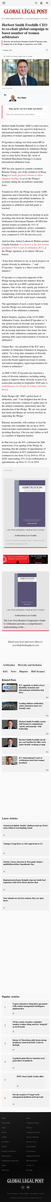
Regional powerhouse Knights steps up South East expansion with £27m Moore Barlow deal (24, 881)
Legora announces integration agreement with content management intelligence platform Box (30, 1006)
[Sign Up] (41, 2)
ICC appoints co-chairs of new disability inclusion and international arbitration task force (32, 689)
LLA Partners (30, 1151)
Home (4, 1118)
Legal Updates (31, 1146)
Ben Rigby (22, 97)
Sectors (4, 1146)
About (4, 1165)
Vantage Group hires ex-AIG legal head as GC (23, 843)
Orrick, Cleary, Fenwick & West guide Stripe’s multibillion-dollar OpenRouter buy (23, 863)
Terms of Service (12, 1193)
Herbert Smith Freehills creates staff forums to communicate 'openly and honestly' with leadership (32, 725)
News (3, 18)
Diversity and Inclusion (30, 665)
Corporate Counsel (32, 1123)
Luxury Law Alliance (9, 1151)
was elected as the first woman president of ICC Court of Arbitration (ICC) (25, 246)
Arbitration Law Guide (26, 535)
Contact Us (30, 1165)
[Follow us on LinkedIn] (23, 1187)
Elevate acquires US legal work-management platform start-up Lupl (28, 1095)
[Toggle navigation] (3, 3)
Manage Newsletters (33, 1156)
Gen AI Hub (6, 1123)
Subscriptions (6, 1156)
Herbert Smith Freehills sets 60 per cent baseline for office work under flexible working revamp (32, 742)
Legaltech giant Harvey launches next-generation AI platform (29, 1059)
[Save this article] (47, 50)
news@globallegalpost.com (25, 645)
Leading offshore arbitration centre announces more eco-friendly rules (31, 706)
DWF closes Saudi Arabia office (30, 1076)
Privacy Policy (24, 1193)
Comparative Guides (33, 1132)
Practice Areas (31, 1142)
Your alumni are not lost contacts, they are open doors (23, 899)
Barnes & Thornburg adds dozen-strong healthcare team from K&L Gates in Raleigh (30, 1042)
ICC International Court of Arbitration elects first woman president (31, 760)
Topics (4, 1127)
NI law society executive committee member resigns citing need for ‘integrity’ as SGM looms (30, 1024)
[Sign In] (47, 2)
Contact (41, 1193)
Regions (29, 1127)
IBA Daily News (31, 1160)
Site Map (29, 1170)
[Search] (36, 2)
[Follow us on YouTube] (28, 1187)
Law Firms (5, 1142)
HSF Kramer (38, 671)
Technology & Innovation (10, 1160)
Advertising (34, 1193)
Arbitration (9, 665)
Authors (4, 1137)
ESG (5, 671)
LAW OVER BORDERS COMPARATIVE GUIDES (25, 530)
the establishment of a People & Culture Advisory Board (25, 386)
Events (4, 1132)
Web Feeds (5, 1170)
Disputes (23, 671)
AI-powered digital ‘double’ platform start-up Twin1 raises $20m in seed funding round (25, 826)
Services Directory (32, 1137)
